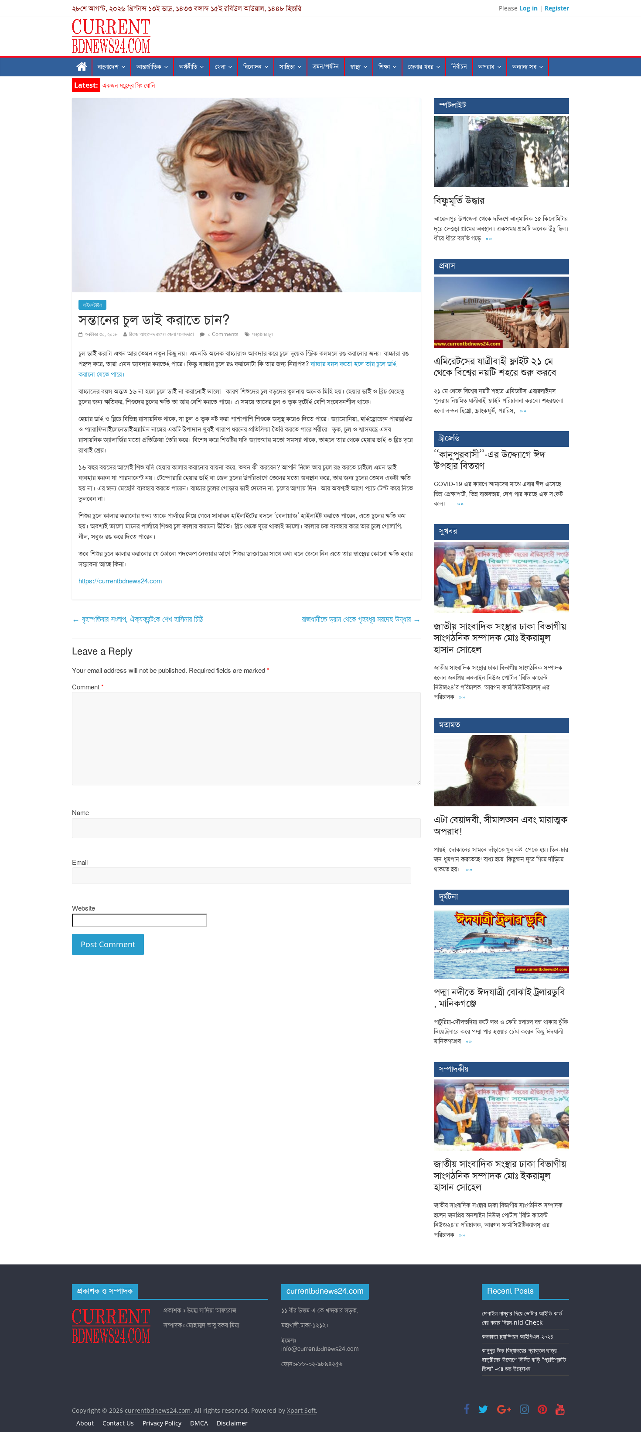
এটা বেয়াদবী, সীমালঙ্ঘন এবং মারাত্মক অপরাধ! (500, 825)
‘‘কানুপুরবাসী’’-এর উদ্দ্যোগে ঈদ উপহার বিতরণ (490, 460)
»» (488, 238)
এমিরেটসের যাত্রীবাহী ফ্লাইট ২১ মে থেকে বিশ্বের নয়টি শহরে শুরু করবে (495, 366)
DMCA (199, 1423)
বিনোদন (252, 67)
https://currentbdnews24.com (120, 581)
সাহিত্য (287, 67)
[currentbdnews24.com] (82, 67)
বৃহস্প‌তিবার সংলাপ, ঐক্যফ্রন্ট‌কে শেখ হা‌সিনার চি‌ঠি (137, 618)
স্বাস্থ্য (355, 67)
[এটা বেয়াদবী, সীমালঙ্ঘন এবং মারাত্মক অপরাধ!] (501, 740)
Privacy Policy (162, 1423)
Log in (528, 8)
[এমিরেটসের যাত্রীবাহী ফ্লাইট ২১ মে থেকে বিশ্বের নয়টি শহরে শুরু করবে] (501, 281)
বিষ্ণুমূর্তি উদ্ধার (119, 85)
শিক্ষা (384, 67)
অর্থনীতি (188, 67)
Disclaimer (232, 1423)
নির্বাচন (459, 66)
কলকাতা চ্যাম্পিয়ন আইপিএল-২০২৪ (517, 1336)
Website (83, 908)
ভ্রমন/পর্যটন (326, 66)
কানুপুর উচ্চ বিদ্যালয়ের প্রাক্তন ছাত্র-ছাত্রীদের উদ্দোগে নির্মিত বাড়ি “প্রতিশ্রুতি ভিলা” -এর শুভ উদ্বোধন (524, 1359)
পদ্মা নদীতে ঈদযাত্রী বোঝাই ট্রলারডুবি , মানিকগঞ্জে (499, 997)
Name (80, 813)
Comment (88, 687)
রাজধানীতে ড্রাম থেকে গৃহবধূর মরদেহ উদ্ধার (361, 618)
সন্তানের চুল (262, 334)
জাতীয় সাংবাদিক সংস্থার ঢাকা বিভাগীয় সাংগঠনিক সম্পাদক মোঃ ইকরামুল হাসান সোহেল (500, 637)
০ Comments (223, 334)
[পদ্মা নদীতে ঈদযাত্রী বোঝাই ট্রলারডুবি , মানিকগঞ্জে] (501, 912)
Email (80, 863)
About (85, 1423)
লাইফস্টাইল (92, 304)
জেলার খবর (420, 67)
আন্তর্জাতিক (148, 67)
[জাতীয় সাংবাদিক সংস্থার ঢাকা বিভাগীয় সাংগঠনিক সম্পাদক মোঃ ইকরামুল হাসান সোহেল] (501, 546)
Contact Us (118, 1423)
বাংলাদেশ (108, 67)
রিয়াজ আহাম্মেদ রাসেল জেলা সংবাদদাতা (161, 334)
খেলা (220, 67)
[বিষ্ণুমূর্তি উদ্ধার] (501, 120)
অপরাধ (486, 67)
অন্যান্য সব (524, 67)
